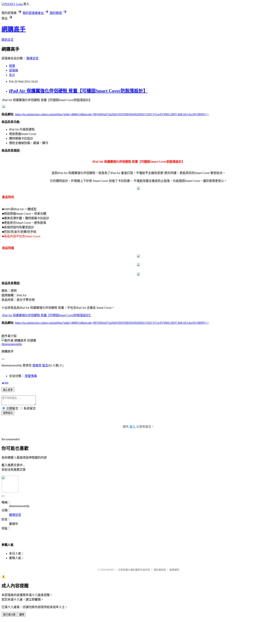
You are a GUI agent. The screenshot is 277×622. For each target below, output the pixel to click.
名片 (12, 75)
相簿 (12, 65)
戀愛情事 (31, 376)
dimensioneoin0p (12, 344)
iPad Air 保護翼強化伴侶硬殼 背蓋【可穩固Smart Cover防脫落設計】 (78, 90)
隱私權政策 (160, 569)
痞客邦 (36, 365)
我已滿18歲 (9, 614)
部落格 (13, 70)
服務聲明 (174, 569)
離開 (21, 614)
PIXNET (110, 569)
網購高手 (14, 29)
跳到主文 (8, 39)
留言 (45, 365)
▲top (5, 382)
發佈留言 (8, 412)
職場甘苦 (32, 58)
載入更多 (8, 389)
